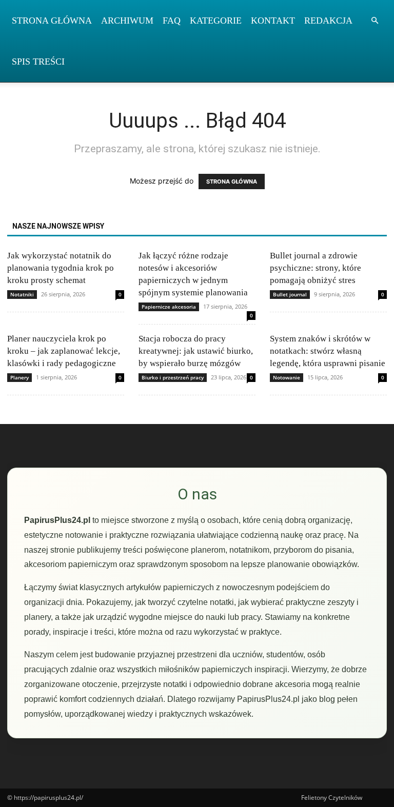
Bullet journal (290, 294)
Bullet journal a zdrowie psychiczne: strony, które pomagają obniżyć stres (315, 268)
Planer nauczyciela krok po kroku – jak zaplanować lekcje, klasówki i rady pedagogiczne (63, 351)
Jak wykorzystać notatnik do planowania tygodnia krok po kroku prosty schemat (60, 268)
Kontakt (273, 20)
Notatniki (22, 294)
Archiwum (127, 20)
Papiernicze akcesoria (169, 306)
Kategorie (216, 20)
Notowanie (286, 377)
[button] (374, 21)
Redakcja (328, 20)
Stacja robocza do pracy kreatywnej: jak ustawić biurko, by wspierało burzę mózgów (196, 351)
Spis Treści (38, 61)
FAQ (172, 20)
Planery (19, 377)
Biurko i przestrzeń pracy (173, 377)
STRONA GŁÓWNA (231, 181)
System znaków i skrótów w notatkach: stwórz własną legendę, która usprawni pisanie (327, 351)
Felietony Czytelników (331, 797)
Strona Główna (52, 20)
